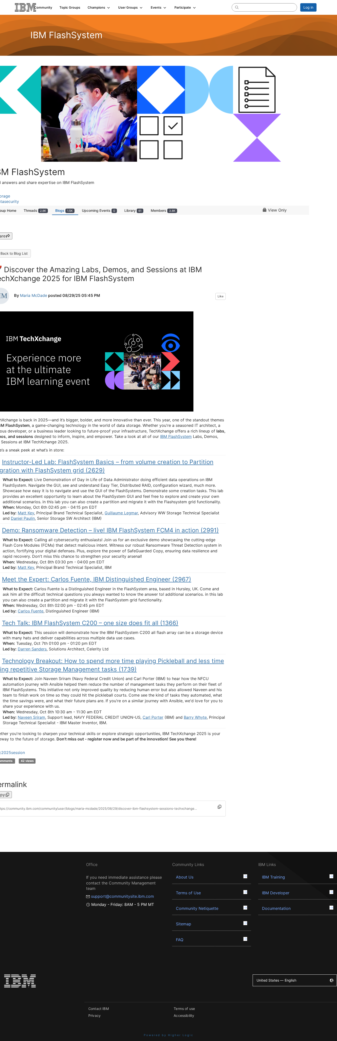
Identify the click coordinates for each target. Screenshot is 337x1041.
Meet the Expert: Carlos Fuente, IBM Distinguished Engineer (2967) (96, 579)
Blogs (64, 210)
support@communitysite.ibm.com (122, 896)
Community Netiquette (197, 908)
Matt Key (26, 512)
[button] (99, 7)
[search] (237, 7)
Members (163, 210)
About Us (184, 877)
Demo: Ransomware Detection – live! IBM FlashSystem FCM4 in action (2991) (110, 530)
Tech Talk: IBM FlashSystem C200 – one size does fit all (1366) (90, 623)
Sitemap (183, 923)
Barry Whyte (195, 717)
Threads (35, 210)
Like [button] (221, 296)
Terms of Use (188, 892)
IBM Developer (275, 892)
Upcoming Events (98, 210)
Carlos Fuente (30, 611)
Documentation (276, 908)
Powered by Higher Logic (168, 1035)
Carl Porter (153, 717)
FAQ (179, 939)
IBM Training (273, 877)
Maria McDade (33, 295)
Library (133, 210)
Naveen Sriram (31, 717)
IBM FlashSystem (176, 436)
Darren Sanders (32, 648)
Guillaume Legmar (121, 512)
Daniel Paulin (23, 518)
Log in (308, 7)
